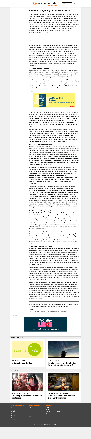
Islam (30, 311)
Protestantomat (33, 412)
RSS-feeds (32, 408)
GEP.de (48, 408)
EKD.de (48, 410)
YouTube (13, 412)
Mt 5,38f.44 (73, 152)
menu (13, 3)
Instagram (14, 410)
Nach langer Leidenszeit (20, 393)
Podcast (31, 414)
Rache (58, 311)
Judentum (35, 311)
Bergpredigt (42, 311)
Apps (30, 416)
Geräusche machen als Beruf (58, 393)
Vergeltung (64, 311)
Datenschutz (47, 424)
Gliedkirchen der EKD (53, 412)
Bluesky (13, 416)
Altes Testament (51, 311)
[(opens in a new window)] (54, 100)
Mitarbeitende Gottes (22, 363)
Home (30, 40)
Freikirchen (49, 414)
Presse (41, 424)
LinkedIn (13, 420)
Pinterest (13, 414)
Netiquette (36, 424)
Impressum (54, 424)
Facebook (14, 408)
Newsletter (32, 410)
